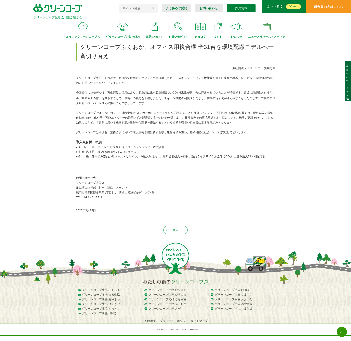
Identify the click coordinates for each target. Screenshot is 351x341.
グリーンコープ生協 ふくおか (167, 304)
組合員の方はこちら (328, 6)
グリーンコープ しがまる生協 (101, 294)
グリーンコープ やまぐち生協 (167, 299)
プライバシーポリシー (174, 321)
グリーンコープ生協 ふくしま (101, 290)
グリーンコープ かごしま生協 (233, 308)
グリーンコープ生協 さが (164, 308)
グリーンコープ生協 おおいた (233, 299)
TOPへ (341, 332)
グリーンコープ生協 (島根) (99, 313)
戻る (175, 229)
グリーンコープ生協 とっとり (101, 308)
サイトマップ (199, 321)
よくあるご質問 (176, 8)
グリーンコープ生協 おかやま (167, 290)
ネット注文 (282, 6)
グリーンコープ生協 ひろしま (167, 294)
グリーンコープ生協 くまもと (233, 294)
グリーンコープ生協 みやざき (233, 304)
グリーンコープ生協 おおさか (101, 299)
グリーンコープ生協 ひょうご (101, 304)
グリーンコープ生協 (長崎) (232, 290)
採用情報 (241, 8)
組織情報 (151, 321)
